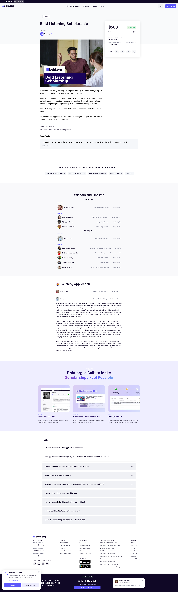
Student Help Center (85, 553)
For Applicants (19, 1)
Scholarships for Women (107, 553)
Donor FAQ (63, 548)
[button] (89, 448)
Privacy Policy (13, 580)
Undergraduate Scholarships (97, 173)
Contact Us (134, 545)
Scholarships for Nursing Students (110, 545)
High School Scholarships (77, 173)
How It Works (64, 542)
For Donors (8, 1)
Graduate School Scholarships (56, 173)
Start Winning (87, 588)
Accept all (13, 585)
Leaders (94, 6)
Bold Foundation (65, 545)
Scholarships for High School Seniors (111, 556)
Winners (86, 6)
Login (160, 6)
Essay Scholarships (116, 173)
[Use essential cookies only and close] (38, 571)
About (102, 6)
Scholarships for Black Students (109, 564)
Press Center (135, 551)
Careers (133, 548)
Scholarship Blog (84, 548)
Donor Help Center (65, 553)
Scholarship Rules (84, 545)
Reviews (133, 556)
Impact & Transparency (138, 559)
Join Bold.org (170, 6)
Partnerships (134, 553)
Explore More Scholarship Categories (111, 567)
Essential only (30, 585)
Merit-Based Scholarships (107, 551)
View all (128, 173)
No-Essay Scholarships (107, 548)
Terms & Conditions (66, 551)
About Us (133, 542)
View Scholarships (72, 6)
